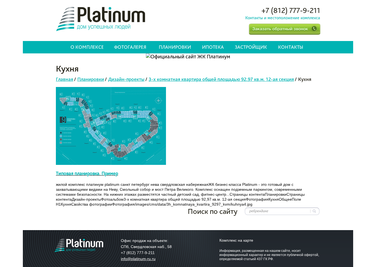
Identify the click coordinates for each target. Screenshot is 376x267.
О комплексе (87, 47)
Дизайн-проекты (126, 79)
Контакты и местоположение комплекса (282, 17)
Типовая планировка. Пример (87, 173)
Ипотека (213, 47)
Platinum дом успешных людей (100, 19)
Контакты (290, 47)
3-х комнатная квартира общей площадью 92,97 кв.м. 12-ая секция (221, 79)
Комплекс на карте (236, 240)
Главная (64, 79)
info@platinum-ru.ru (138, 259)
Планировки (175, 47)
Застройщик (251, 47)
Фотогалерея (130, 47)
